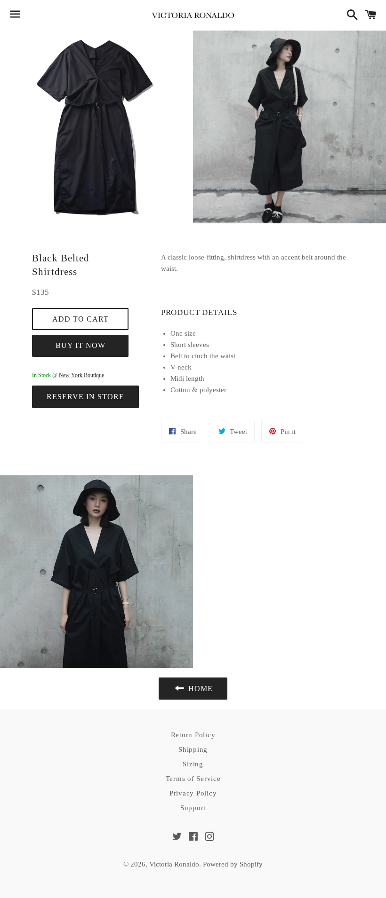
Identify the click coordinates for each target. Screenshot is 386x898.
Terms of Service (193, 778)
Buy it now (80, 345)
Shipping (193, 749)
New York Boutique (81, 375)
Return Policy (193, 735)
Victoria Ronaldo (174, 864)
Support (193, 807)
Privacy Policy (193, 793)
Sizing (193, 764)
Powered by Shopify (233, 864)
